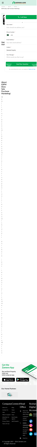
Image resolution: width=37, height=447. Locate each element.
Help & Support (6, 414)
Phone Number (11, 32)
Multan (15, 6)
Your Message (11, 54)
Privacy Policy (6, 421)
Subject (9, 47)
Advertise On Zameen (5, 418)
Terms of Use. (32, 69)
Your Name (10, 24)
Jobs (3, 412)
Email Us (25, 438)
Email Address (11, 39)
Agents (9, 6)
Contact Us (5, 410)
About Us (4, 407)
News (13, 410)
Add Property (15, 421)
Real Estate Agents (14, 418)
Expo (13, 414)
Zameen (3, 6)
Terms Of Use (5, 423)
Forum (13, 412)
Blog (13, 407)
